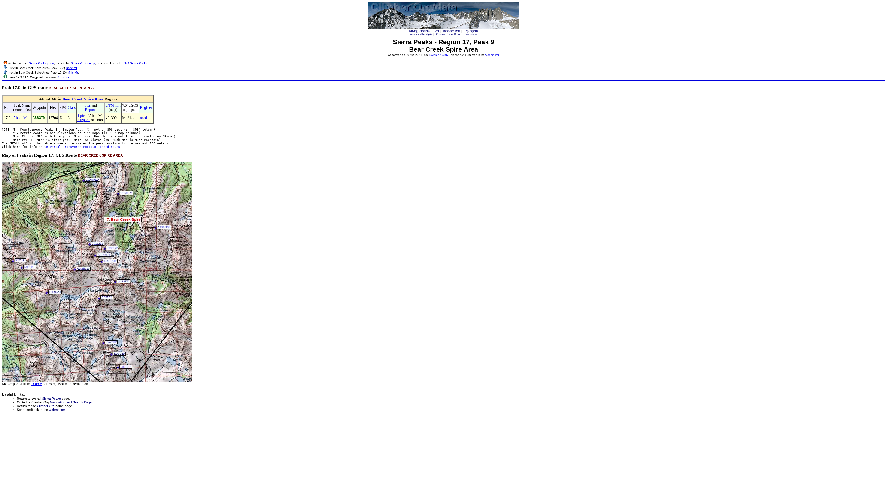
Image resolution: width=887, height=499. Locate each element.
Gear (436, 31)
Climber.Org (46, 406)
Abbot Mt (20, 118)
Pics (88, 105)
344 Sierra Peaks (135, 63)
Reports (90, 110)
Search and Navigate (421, 34)
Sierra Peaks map (83, 63)
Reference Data (451, 31)
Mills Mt (72, 72)
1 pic (81, 116)
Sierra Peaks (51, 398)
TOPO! (36, 384)
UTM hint (113, 105)
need (143, 118)
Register (146, 108)
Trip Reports (471, 31)
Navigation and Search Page (71, 402)
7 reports (83, 120)
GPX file (63, 77)
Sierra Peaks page (41, 63)
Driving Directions (419, 31)
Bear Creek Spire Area (82, 99)
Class (72, 108)
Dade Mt (71, 68)
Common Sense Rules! (448, 34)
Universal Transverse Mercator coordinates (82, 147)
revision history (438, 55)
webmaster (492, 55)
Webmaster (471, 34)
